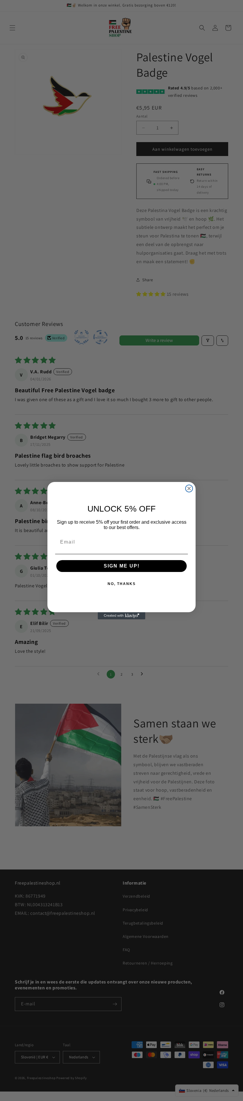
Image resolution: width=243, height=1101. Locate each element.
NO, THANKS (122, 584)
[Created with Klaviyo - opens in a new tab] (121, 615)
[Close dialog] (189, 488)
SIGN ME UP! (122, 565)
